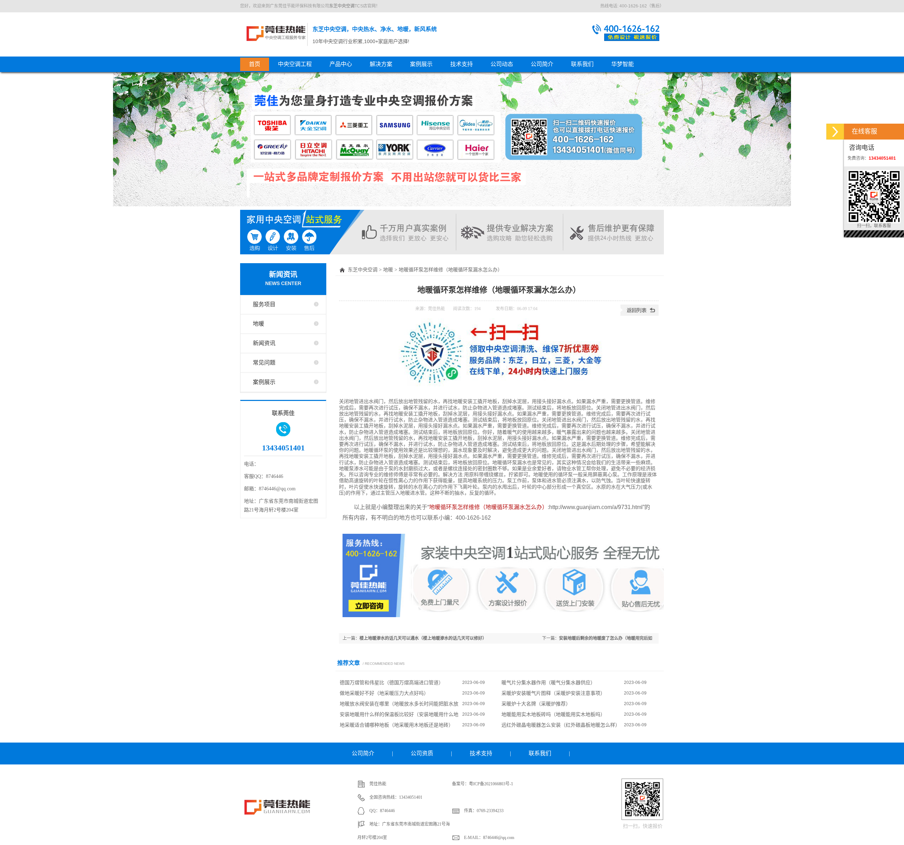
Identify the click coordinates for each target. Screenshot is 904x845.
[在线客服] (835, 132)
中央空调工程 (295, 64)
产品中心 (340, 64)
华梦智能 (622, 64)
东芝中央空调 (276, 33)
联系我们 (582, 64)
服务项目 (264, 304)
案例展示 (421, 64)
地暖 (258, 324)
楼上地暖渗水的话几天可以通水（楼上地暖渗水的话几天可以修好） (423, 638)
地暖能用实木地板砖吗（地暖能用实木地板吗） (553, 714)
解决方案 (381, 64)
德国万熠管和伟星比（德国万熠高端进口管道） (392, 682)
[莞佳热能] (278, 821)
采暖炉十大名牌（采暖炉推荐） (536, 704)
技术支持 (461, 64)
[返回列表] (639, 314)
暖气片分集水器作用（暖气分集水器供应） (548, 682)
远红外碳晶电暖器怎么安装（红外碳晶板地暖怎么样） (560, 725)
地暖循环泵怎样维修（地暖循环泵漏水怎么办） (488, 507)
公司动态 (501, 64)
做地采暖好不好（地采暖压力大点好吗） (384, 693)
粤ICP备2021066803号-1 (491, 783)
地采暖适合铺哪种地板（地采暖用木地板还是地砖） (396, 725)
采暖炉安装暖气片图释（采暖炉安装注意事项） (553, 693)
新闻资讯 (283, 278)
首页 (254, 64)
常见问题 (264, 363)
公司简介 (542, 64)
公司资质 (422, 753)
